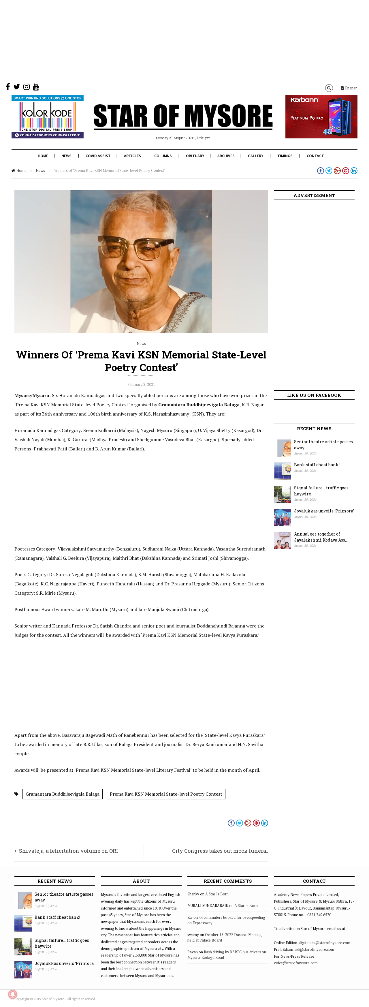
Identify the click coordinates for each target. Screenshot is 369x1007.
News (66, 155)
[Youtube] (36, 88)
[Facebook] (8, 88)
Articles (132, 155)
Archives (226, 155)
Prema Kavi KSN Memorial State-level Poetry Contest (166, 794)
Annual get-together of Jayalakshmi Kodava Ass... (321, 537)
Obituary (195, 155)
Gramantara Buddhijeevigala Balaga (62, 794)
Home (43, 155)
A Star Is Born (217, 894)
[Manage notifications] (12, 994)
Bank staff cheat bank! (317, 464)
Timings (285, 155)
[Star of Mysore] (170, 123)
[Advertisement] (173, 40)
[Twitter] (16, 88)
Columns (163, 155)
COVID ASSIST (98, 155)
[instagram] (26, 88)
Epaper (350, 88)
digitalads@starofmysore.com (324, 942)
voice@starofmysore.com (296, 962)
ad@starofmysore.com (314, 949)
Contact (315, 155)
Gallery (255, 155)
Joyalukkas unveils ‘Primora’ (324, 511)
